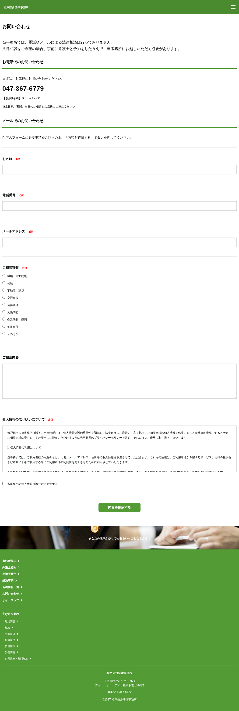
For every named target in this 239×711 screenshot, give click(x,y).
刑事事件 (10, 640)
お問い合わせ (10, 593)
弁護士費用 (9, 574)
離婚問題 (10, 621)
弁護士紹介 (9, 567)
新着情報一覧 (10, 587)
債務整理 (10, 646)
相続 (7, 627)
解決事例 (8, 580)
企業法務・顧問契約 (16, 658)
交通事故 (10, 633)
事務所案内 (9, 561)
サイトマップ (10, 600)
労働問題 (10, 652)
